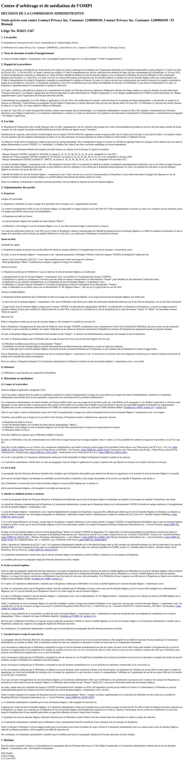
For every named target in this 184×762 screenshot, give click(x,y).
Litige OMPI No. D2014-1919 (42, 550)
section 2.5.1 (89, 616)
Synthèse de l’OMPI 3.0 (72, 616)
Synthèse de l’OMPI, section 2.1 (47, 578)
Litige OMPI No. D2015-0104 (95, 450)
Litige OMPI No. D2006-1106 (96, 537)
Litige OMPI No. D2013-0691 (43, 452)
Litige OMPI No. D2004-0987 (92, 539)
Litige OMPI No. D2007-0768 (79, 697)
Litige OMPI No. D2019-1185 (15, 537)
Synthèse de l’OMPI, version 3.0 (139, 407)
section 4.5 (161, 407)
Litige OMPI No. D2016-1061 (112, 452)
